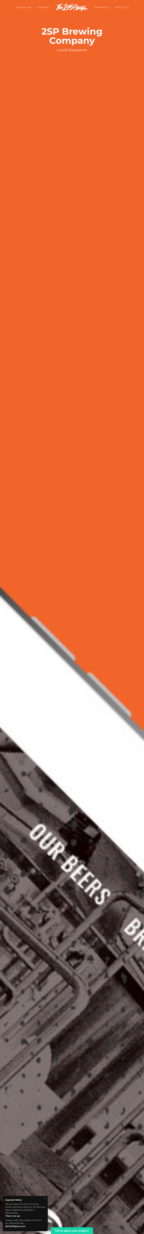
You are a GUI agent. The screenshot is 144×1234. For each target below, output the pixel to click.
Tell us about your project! (72, 1230)
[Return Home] (72, 7)
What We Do (102, 7)
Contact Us (122, 7)
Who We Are (23, 7)
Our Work (43, 7)
